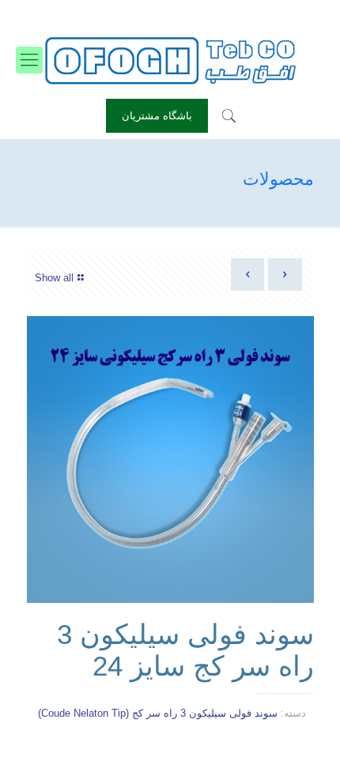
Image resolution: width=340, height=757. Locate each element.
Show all (54, 278)
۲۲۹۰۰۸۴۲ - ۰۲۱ (227, 12)
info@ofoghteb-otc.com (115, 12)
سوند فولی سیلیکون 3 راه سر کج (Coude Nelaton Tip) (158, 713)
